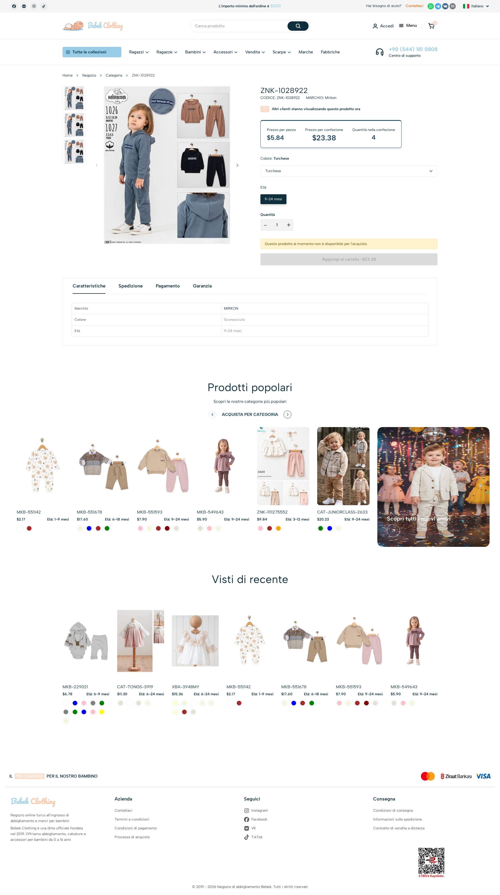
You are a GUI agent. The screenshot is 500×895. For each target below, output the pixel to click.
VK (253, 828)
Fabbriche (330, 51)
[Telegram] (438, 6)
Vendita (252, 51)
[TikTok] (43, 6)
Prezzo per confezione (324, 130)
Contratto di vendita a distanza (398, 828)
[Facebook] (14, 6)
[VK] (24, 6)
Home (68, 75)
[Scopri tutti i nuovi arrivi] (393, 530)
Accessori (223, 51)
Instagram (259, 810)
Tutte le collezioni (89, 51)
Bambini (193, 51)
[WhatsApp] (431, 6)
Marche (306, 51)
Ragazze (164, 51)
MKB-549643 (210, 512)
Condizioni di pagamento (136, 828)
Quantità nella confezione (373, 130)
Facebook (259, 819)
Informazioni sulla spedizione (397, 819)
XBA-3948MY (185, 686)
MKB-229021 (75, 686)
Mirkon (330, 98)
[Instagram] (34, 6)
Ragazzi (136, 51)
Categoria (114, 75)
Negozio (89, 75)
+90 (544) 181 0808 (413, 49)
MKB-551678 (89, 512)
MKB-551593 (149, 512)
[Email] (452, 6)
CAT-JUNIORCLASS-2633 (342, 512)
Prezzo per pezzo (281, 130)
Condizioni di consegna (393, 810)
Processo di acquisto (132, 837)
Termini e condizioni (132, 819)
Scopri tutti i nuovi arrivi (419, 518)
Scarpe (279, 51)
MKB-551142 (29, 512)
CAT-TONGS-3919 (135, 686)
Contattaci (414, 6)
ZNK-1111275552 (272, 512)
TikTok (256, 837)
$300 (276, 6)
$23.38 (324, 137)
